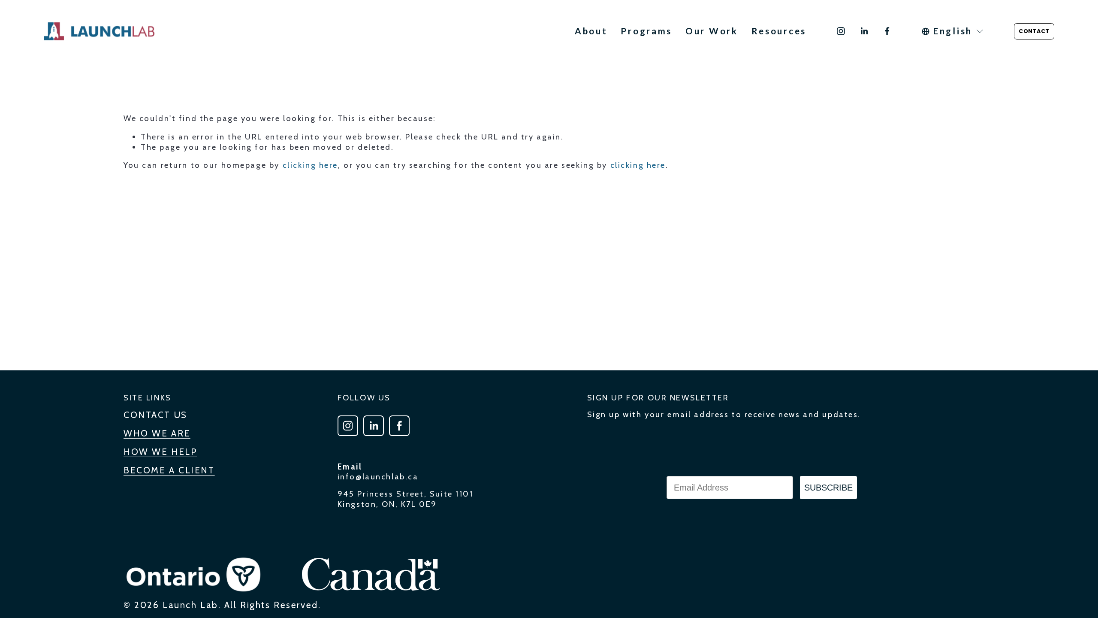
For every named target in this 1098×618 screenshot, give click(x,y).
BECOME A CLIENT (169, 470)
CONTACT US (155, 414)
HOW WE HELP (160, 451)
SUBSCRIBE (828, 487)
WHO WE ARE (157, 433)
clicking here (310, 165)
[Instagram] (841, 31)
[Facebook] (887, 31)
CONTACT (1034, 31)
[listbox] (953, 31)
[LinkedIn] (864, 31)
